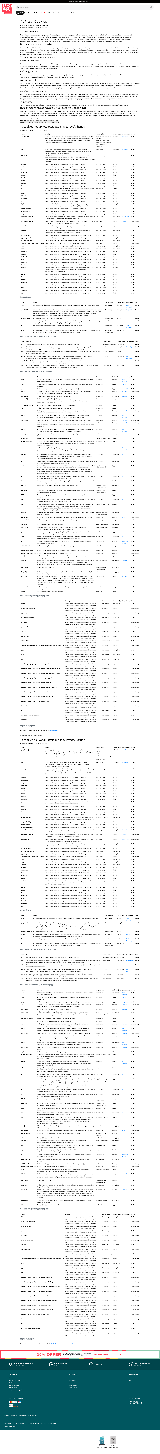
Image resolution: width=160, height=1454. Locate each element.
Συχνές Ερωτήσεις (73, 1380)
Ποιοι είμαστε (12, 1378)
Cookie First (125, 217)
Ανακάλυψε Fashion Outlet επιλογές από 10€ (80, 1)
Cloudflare (125, 137)
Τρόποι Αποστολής (73, 1385)
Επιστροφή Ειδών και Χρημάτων (16, 1390)
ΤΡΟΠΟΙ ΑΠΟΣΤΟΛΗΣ (22, 1415)
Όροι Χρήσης (12, 1382)
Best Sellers (57, 13)
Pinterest (124, 396)
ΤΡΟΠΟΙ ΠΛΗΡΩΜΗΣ (32, 1415)
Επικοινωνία (72, 1378)
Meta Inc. (124, 384)
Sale (49, 13)
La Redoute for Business (71, 13)
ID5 (122, 454)
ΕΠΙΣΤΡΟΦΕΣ (6, 1415)
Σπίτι (29, 13)
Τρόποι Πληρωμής (73, 1387)
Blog (130, 1380)
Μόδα (36, 13)
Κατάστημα (131, 1378)
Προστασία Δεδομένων (14, 1385)
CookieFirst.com (54, 730)
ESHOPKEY (14, 1426)
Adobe (128, 321)
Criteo (123, 517)
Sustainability (72, 1382)
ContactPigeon (130, 347)
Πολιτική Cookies (13, 1387)
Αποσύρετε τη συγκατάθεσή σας (49, 122)
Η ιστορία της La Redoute (15, 1380)
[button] (18, 7)
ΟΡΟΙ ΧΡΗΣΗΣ (14, 1415)
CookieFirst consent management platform (63, 1344)
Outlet (43, 13)
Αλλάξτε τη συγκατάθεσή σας (29, 122)
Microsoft (124, 411)
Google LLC (125, 149)
